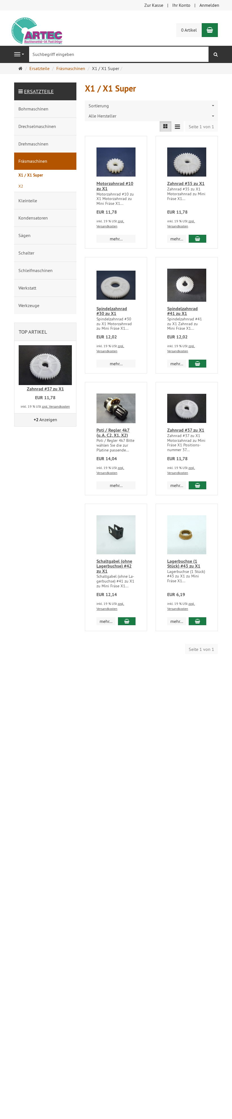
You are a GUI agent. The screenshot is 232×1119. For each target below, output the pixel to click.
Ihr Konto (181, 5)
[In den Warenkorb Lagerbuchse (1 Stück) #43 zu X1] (197, 621)
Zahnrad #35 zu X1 (186, 183)
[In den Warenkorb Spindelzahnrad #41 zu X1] (197, 364)
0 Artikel (189, 30)
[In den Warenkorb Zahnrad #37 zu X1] (197, 485)
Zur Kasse (153, 5)
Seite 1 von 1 (201, 126)
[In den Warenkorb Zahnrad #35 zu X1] (197, 239)
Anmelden (209, 5)
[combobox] (151, 106)
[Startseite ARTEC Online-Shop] (36, 29)
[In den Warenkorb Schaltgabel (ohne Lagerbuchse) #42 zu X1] (127, 621)
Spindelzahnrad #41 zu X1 (182, 311)
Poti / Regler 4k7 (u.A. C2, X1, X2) (113, 432)
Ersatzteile (39, 91)
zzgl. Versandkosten (56, 406)
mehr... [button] (116, 239)
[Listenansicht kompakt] (177, 126)
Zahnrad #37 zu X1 (185, 430)
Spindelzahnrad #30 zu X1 (111, 311)
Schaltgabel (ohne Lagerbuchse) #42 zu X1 (114, 566)
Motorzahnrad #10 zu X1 (114, 186)
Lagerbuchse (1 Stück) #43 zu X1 (183, 563)
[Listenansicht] (165, 126)
